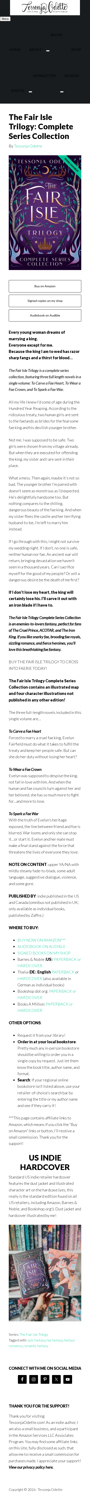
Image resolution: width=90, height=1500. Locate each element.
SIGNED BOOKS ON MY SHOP (44, 953)
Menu (5, 19)
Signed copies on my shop (45, 301)
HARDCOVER (29, 978)
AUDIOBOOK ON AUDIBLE (41, 946)
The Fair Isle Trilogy (34, 1334)
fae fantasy (55, 1340)
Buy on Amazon (45, 286)
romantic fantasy (35, 1346)
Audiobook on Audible (45, 315)
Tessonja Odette (45, 7)
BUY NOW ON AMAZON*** (41, 940)
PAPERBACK (63, 972)
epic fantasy (36, 1340)
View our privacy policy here (31, 1467)
